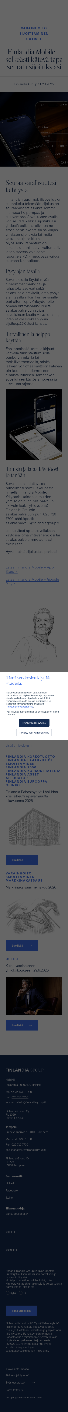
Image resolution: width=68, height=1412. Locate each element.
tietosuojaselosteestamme (19, 706)
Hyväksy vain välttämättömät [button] (34, 732)
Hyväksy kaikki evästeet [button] (34, 722)
